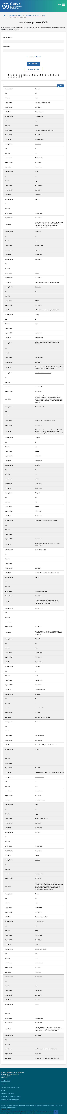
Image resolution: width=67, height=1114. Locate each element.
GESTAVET (37, 749)
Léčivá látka (6, 46)
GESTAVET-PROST (39, 777)
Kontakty (3, 1084)
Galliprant (37, 437)
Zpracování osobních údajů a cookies (11, 1096)
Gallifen (37, 314)
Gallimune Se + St (39, 406)
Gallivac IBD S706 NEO (40, 549)
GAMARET (37, 577)
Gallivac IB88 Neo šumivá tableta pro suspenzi (46, 520)
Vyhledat (34, 63)
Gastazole (37, 639)
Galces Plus (38, 287)
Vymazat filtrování (33, 69)
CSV (61, 86)
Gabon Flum (38, 144)
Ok (56, 1112)
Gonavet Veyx (38, 976)
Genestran (37, 666)
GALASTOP (37, 231)
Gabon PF (37, 171)
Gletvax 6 (37, 860)
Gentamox (37, 721)
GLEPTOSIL (37, 832)
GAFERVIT (37, 199)
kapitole (16, 29)
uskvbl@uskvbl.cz (5, 1081)
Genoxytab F (38, 694)
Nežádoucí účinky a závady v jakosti (10, 1087)
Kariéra (3, 1090)
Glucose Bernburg (39, 921)
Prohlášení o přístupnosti (7, 1093)
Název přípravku (7, 37)
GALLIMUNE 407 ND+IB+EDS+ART (43, 373)
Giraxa (36, 804)
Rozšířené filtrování (35, 57)
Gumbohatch (38, 1035)
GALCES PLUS (38, 259)
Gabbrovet (37, 88)
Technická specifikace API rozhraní (10, 1099)
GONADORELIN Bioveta (40, 949)
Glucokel (37, 893)
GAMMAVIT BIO (39, 608)
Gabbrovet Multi (39, 116)
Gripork (37, 1004)
